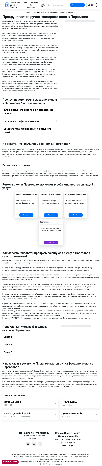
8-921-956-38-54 (31, 3)
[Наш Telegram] (40, 444)
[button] (30, 111)
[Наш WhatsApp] (34, 444)
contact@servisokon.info (68, 439)
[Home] (7, 5)
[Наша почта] (28, 444)
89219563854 (68, 442)
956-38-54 (31, 7)
